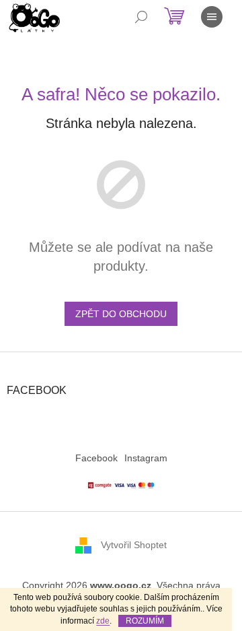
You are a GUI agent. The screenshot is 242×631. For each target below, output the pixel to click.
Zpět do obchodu (121, 313)
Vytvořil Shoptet (134, 544)
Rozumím (145, 621)
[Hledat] (141, 16)
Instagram (145, 458)
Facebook (96, 458)
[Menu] (211, 16)
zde (103, 621)
